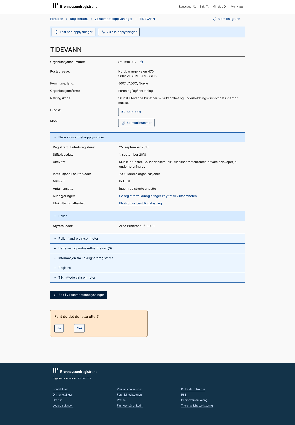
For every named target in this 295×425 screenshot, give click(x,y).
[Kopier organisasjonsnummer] (141, 62)
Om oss (57, 400)
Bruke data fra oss (193, 389)
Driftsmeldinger (62, 394)
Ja (59, 328)
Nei (79, 328)
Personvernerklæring (194, 400)
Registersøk (79, 19)
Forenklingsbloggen (129, 394)
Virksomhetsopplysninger (113, 19)
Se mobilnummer (139, 123)
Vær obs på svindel (129, 389)
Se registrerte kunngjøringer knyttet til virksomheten (158, 196)
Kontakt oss (60, 389)
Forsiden (56, 19)
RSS (183, 394)
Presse (121, 400)
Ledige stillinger (63, 405)
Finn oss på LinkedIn (130, 405)
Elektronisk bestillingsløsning (140, 203)
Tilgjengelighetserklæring (197, 405)
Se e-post (134, 112)
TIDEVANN (147, 19)
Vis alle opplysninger (122, 32)
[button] (187, 6)
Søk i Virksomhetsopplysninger (81, 295)
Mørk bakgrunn (229, 19)
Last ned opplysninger (76, 32)
